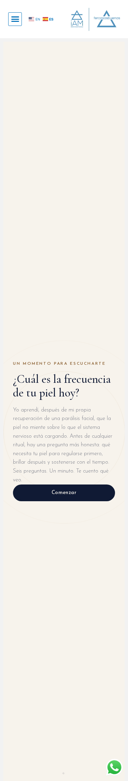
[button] (15, 19)
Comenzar (64, 492)
